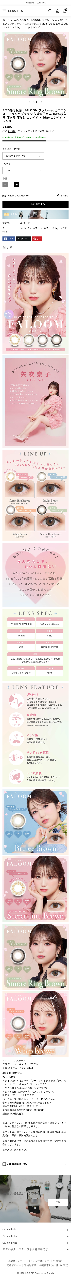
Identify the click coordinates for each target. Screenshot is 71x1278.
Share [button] (65, 196)
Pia (29, 228)
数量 (5, 178)
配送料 (12, 131)
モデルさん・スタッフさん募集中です (25, 1249)
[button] (4, 11)
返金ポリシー (15, 1261)
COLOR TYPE (11, 149)
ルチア (63, 228)
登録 (57, 1202)
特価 (4, 232)
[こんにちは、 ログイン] (57, 10)
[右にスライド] (41, 102)
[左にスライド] (30, 102)
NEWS (42, 214)
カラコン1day (51, 228)
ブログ (28, 214)
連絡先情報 (30, 1265)
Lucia (23, 228)
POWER (7, 163)
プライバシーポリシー (38, 1261)
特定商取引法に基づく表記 (53, 1265)
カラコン (37, 228)
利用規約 (58, 1261)
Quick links (9, 1230)
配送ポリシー (14, 1265)
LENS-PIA (29, 1273)
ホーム (6, 20)
